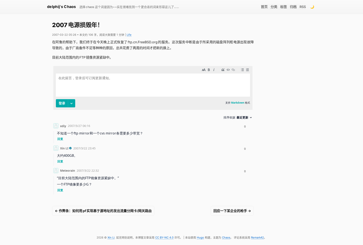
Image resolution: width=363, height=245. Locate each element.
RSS (303, 7)
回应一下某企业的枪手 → (232, 211)
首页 (264, 7)
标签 (283, 7)
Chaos (226, 237)
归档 (293, 7)
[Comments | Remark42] (153, 131)
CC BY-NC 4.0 (164, 237)
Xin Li (111, 237)
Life (129, 34)
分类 (274, 7)
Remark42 (257, 237)
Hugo (200, 237)
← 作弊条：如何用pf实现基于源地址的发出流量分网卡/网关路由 (103, 211)
